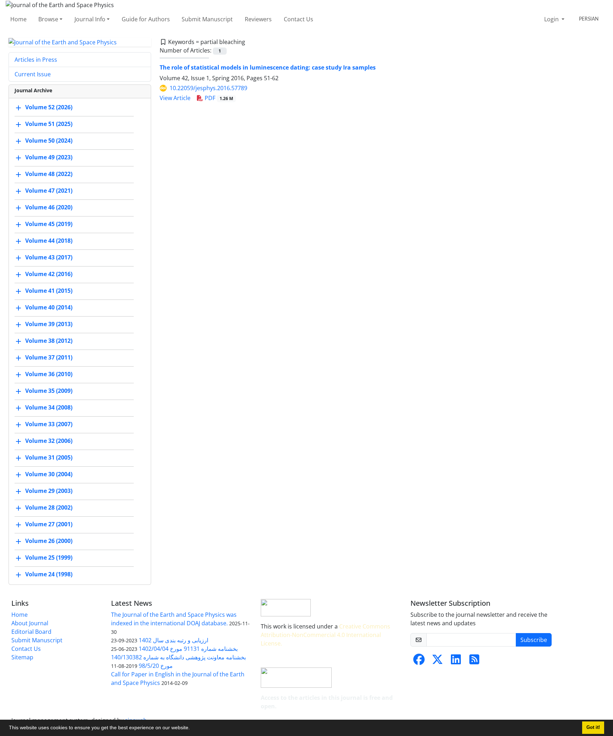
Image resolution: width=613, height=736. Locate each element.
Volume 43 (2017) (48, 258)
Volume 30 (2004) (48, 474)
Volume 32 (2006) (48, 441)
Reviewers (258, 19)
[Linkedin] (455, 661)
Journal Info (89, 19)
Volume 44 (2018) (48, 241)
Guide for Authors (146, 19)
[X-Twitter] (437, 661)
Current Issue (33, 74)
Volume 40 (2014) (48, 308)
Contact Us (298, 19)
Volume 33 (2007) (48, 424)
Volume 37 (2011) (48, 358)
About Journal (29, 623)
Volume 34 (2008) (48, 408)
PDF (218, 98)
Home (18, 19)
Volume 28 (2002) (48, 508)
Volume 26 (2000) (48, 541)
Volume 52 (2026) (48, 107)
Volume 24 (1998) (48, 574)
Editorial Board (31, 632)
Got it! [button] (593, 727)
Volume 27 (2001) (48, 524)
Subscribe (533, 640)
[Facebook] (418, 661)
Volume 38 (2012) (48, 341)
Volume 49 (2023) (48, 157)
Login (552, 19)
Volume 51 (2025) (48, 124)
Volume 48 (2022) (48, 174)
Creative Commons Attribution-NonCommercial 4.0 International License (325, 634)
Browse (48, 19)
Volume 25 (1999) (48, 558)
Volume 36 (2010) (48, 374)
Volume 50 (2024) (48, 141)
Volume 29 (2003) (48, 491)
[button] (192, 728)
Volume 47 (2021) (48, 191)
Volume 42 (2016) (48, 274)
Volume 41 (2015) (48, 291)
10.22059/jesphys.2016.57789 (208, 88)
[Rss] (474, 661)
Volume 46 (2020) (48, 208)
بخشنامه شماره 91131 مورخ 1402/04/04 (188, 649)
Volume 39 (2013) (48, 324)
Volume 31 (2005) (48, 458)
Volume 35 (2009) (48, 391)
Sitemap (22, 657)
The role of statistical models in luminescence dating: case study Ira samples (268, 67)
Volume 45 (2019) (48, 224)
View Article (175, 98)
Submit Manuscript (207, 19)
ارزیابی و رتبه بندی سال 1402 (173, 640)
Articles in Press (36, 60)
